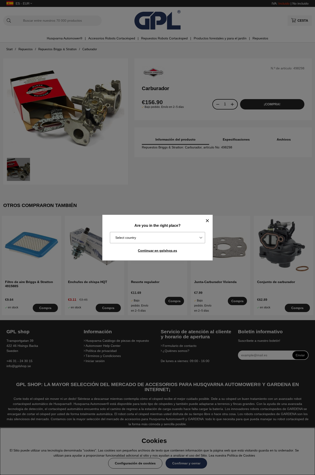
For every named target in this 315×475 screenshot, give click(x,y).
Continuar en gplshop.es (157, 250)
